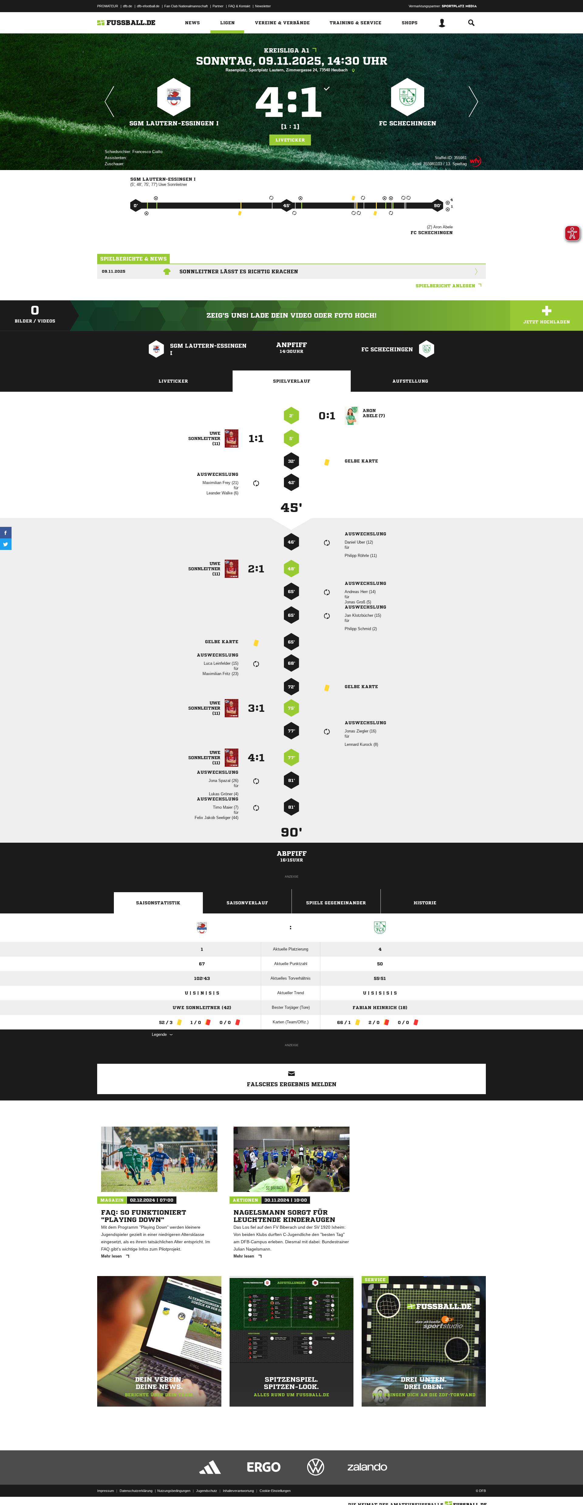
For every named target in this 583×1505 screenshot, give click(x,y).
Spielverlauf (291, 381)
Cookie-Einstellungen (275, 1491)
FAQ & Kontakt (239, 6)
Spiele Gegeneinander (336, 903)
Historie (425, 903)
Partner (218, 6)
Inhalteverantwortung (238, 1491)
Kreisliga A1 (286, 50)
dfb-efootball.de (148, 6)
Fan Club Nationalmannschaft (186, 6)
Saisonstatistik (158, 903)
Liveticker (290, 140)
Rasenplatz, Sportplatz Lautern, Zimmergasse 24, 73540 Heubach (287, 70)
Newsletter (263, 6)
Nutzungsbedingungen (173, 1491)
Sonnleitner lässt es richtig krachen (238, 271)
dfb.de (127, 6)
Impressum (105, 1491)
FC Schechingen (407, 123)
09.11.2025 (113, 271)
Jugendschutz (206, 1491)
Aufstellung (410, 381)
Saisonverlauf (247, 903)
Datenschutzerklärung (136, 1491)
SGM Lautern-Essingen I (174, 123)
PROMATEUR (107, 6)
